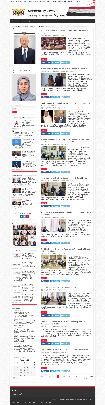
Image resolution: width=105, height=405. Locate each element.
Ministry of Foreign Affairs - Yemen (80, 400)
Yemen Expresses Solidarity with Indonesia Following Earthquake (28, 256)
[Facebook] (91, 4)
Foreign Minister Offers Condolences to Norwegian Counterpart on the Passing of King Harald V (24, 181)
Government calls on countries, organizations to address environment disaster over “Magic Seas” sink (23, 143)
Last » (85, 379)
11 (21, 370)
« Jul (14, 380)
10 (64, 376)
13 (28, 370)
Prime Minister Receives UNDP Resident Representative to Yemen (65, 350)
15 (34, 370)
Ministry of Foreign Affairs (42, 1)
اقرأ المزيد (44, 59)
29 (34, 375)
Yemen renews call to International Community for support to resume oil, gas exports (23, 154)
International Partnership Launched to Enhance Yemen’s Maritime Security (23, 124)
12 (24, 370)
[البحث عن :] (94, 1)
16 (14, 373)
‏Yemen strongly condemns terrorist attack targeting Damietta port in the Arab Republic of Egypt (24, 298)
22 (34, 373)
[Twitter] (93, 4)
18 (21, 373)
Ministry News (68, 71)
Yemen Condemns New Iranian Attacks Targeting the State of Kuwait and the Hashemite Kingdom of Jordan (24, 287)
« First (42, 376)
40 (77, 376)
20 (70, 376)
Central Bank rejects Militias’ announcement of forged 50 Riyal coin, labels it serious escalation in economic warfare (23, 133)
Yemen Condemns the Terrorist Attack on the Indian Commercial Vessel (28, 264)
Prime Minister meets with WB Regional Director (59, 287)
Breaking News (59, 35)
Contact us (77, 1)
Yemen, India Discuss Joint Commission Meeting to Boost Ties (64, 69)
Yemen (31, 1)
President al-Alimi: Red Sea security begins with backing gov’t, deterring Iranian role (24, 165)
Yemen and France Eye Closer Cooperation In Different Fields (64, 178)
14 (31, 370)
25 (21, 375)
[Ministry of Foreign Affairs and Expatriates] (52, 11)
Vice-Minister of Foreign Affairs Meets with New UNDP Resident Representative (22, 203)
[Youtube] (94, 4)
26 (24, 375)
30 (73, 376)
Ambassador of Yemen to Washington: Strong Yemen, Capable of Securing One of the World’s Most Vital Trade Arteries (24, 192)
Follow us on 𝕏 (16, 391)
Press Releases (68, 1)
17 (17, 373)
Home (25, 1)
